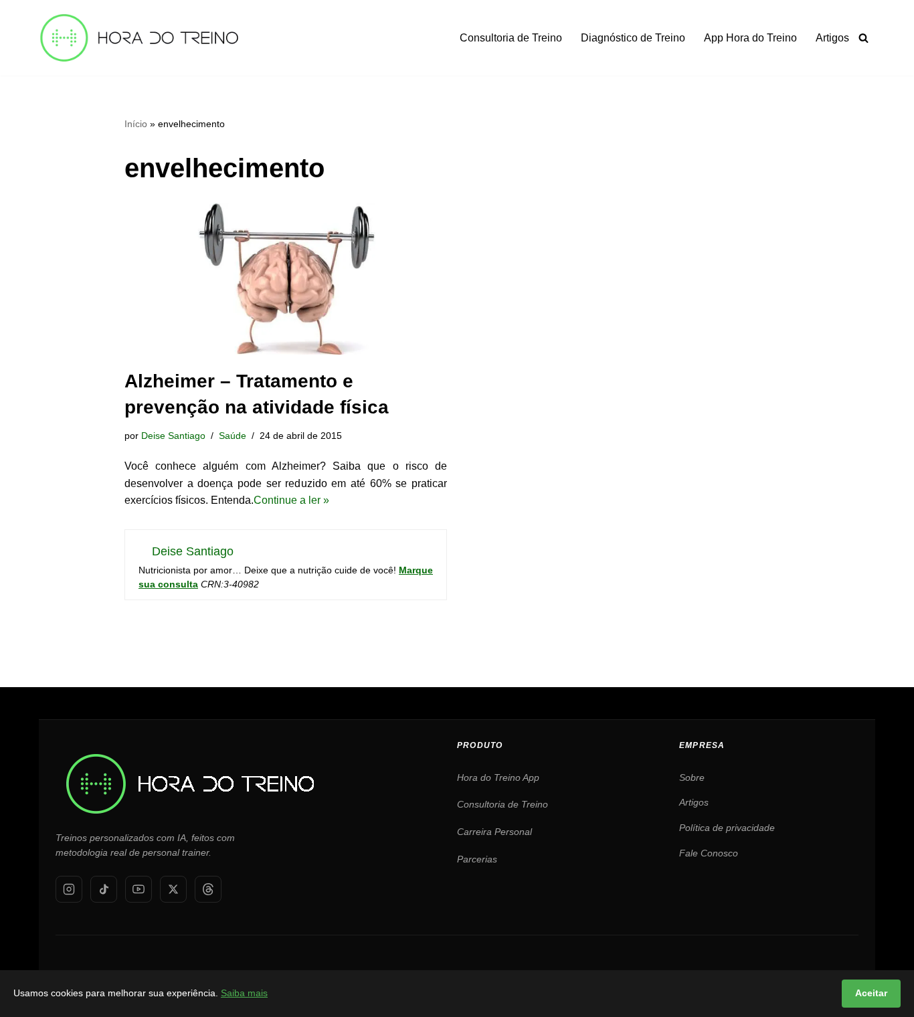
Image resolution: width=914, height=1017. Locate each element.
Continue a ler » (291, 500)
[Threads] (208, 889)
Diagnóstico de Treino (633, 37)
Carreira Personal (494, 831)
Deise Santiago (173, 435)
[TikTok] (103, 889)
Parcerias (477, 859)
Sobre (692, 777)
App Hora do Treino (750, 37)
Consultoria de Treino (511, 37)
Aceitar (871, 993)
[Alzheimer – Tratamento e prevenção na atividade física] (285, 279)
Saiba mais (244, 993)
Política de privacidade (727, 827)
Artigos (832, 37)
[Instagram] (69, 889)
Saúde (232, 435)
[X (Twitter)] (173, 889)
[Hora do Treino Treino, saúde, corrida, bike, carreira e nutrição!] (139, 38)
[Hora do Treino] (189, 756)
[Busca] (863, 38)
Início (135, 123)
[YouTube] (138, 889)
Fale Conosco (708, 853)
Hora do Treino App (498, 777)
